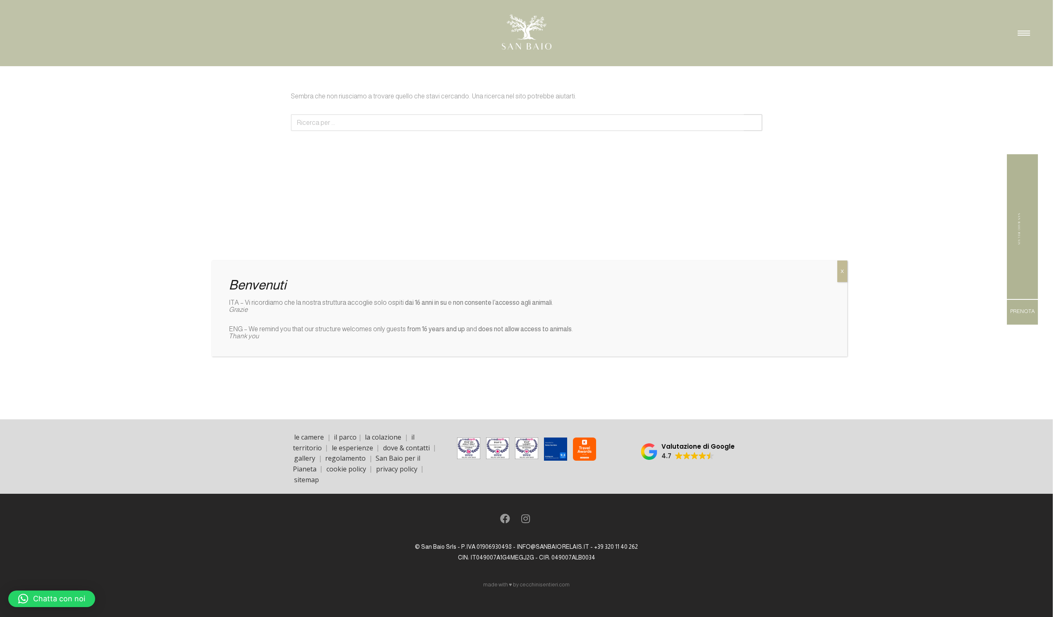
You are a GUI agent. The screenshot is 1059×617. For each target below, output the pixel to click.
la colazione (383, 437)
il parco (345, 437)
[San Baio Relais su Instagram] (525, 520)
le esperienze (352, 447)
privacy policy (396, 468)
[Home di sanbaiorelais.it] (1019, 248)
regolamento (345, 458)
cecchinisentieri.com (545, 584)
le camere (309, 437)
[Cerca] (753, 122)
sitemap (306, 479)
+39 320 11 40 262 (616, 546)
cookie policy (346, 468)
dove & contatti (406, 447)
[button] (688, 451)
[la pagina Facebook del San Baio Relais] (505, 520)
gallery (304, 458)
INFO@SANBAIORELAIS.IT (553, 546)
